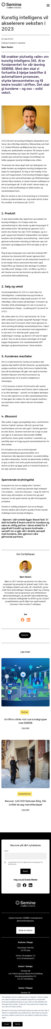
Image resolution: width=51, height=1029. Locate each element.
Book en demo (25, 930)
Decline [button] (17, 1024)
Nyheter (24, 635)
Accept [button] (6, 1024)
